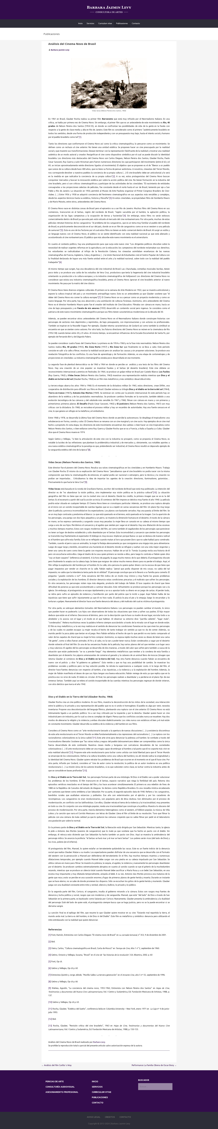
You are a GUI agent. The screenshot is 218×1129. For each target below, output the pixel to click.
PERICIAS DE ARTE (55, 1081)
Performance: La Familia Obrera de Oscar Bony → (154, 1065)
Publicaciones (122, 23)
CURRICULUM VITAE (101, 1092)
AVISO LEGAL (93, 1117)
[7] (99, 297)
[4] (124, 216)
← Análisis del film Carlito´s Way (57, 1065)
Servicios (90, 23)
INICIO (95, 1081)
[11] (94, 738)
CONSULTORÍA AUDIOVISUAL (60, 1087)
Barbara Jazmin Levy (60, 50)
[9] (86, 482)
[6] (60, 262)
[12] (71, 752)
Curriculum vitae (105, 23)
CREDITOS (110, 1117)
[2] (113, 176)
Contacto (136, 23)
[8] (89, 450)
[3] (110, 198)
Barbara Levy (99, 1042)
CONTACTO (97, 1103)
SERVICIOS (97, 1087)
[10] (155, 492)
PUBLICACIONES (100, 1097)
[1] (80, 137)
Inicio (80, 23)
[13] (85, 770)
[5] (61, 230)
